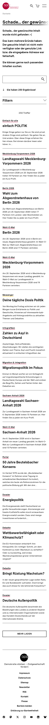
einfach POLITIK (15, 126)
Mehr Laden (24, 634)
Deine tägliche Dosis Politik (23, 300)
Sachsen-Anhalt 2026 (19, 432)
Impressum (24, 673)
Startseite (6, 14)
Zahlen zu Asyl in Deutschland (15, 335)
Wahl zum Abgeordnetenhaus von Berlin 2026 (20, 197)
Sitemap (24, 682)
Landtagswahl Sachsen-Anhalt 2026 (21, 403)
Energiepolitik (13, 500)
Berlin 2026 (11, 232)
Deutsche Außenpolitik (20, 600)
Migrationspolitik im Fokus (23, 368)
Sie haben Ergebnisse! (21, 89)
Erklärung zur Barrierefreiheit (24, 710)
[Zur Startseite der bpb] (11, 8)
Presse (24, 701)
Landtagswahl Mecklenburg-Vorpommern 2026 (24, 161)
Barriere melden (24, 706)
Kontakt (24, 696)
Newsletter (24, 687)
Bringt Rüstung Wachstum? (23, 573)
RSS (25, 692)
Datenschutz (24, 678)
